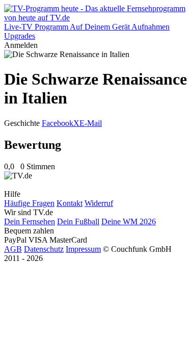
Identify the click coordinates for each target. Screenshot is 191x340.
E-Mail (90, 123)
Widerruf (99, 203)
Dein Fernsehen (29, 221)
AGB (13, 249)
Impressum (83, 249)
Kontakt (70, 203)
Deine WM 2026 (128, 221)
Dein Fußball (78, 221)
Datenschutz (44, 249)
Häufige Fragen (29, 203)
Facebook (57, 123)
